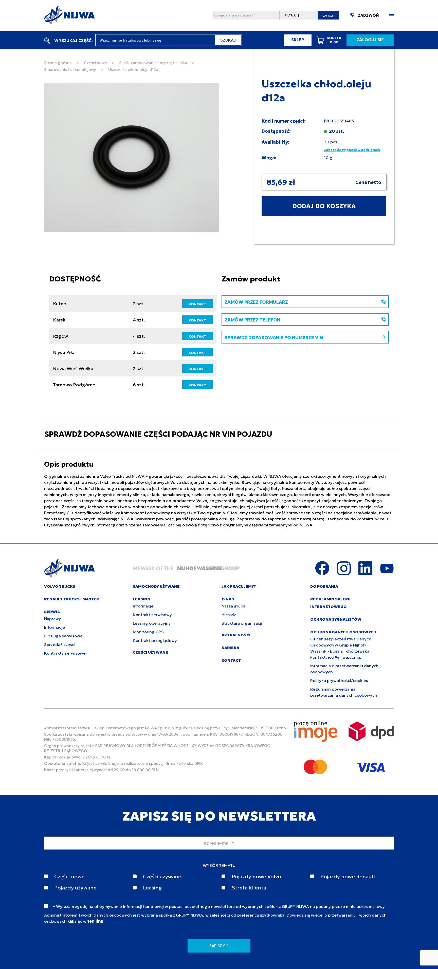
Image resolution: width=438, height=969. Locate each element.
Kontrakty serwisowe (65, 653)
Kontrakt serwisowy (152, 614)
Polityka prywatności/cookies (339, 680)
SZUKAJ (328, 16)
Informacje (54, 627)
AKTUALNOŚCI (236, 635)
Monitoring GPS (148, 631)
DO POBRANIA (324, 586)
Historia (229, 614)
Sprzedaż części (59, 644)
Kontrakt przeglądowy (155, 640)
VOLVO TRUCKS (59, 586)
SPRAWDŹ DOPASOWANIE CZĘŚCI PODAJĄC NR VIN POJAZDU (158, 434)
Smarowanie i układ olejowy (70, 69)
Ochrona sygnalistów (335, 619)
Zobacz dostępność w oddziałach (352, 150)
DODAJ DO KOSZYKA (324, 206)
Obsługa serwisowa (63, 635)
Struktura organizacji (242, 623)
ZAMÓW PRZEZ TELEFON (252, 320)
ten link (95, 921)
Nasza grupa (233, 606)
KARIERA (230, 647)
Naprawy (52, 618)
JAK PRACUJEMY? (239, 586)
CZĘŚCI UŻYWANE (150, 652)
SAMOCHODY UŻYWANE (156, 586)
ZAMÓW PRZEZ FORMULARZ (256, 302)
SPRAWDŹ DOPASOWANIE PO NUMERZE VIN (274, 337)
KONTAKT (197, 304)
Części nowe (95, 62)
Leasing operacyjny (152, 623)
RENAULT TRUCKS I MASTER (71, 599)
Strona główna (58, 62)
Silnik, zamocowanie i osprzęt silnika (153, 62)
